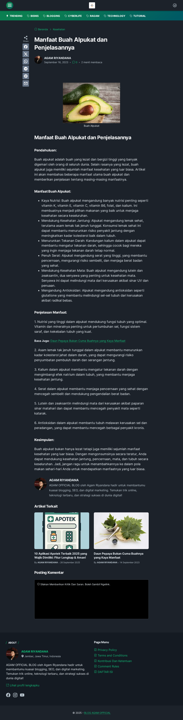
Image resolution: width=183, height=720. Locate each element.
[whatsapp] (26, 61)
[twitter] (26, 54)
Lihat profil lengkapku (24, 685)
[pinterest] (26, 76)
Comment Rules (108, 666)
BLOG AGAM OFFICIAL (97, 712)
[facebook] (26, 46)
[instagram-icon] (15, 695)
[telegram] (26, 69)
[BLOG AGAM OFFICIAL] (92, 5)
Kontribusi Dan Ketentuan (114, 661)
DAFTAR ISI (105, 672)
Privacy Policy (107, 650)
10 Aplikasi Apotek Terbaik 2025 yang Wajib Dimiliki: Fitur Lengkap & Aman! (60, 555)
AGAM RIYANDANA (34, 651)
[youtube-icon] (22, 695)
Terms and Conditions (112, 655)
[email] (26, 83)
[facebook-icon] (8, 695)
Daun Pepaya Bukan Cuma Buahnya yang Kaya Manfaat (87, 341)
